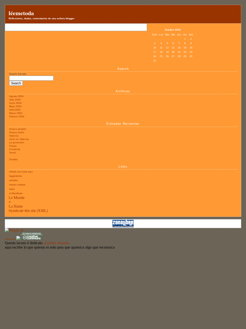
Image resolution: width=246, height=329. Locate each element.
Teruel (12, 152)
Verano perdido (17, 129)
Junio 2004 (15, 103)
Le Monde (17, 198)
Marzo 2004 (15, 113)
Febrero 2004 (16, 116)
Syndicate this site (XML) (28, 211)
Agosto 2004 (16, 96)
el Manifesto (16, 193)
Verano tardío (16, 132)
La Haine (16, 206)
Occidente (14, 149)
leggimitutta (15, 176)
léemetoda (21, 13)
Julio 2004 (15, 99)
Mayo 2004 (15, 106)
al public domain (56, 243)
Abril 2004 (14, 109)
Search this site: (18, 73)
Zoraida (13, 159)
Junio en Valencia (19, 139)
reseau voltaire (17, 184)
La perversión (16, 142)
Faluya (13, 146)
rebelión (13, 180)
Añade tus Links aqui (21, 171)
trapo (12, 189)
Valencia (13, 135)
